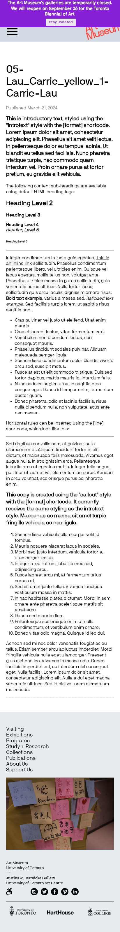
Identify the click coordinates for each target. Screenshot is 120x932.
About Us (17, 764)
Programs (18, 740)
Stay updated (61, 22)
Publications (21, 758)
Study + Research (27, 746)
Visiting (15, 729)
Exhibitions (19, 735)
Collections (19, 752)
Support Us (19, 770)
